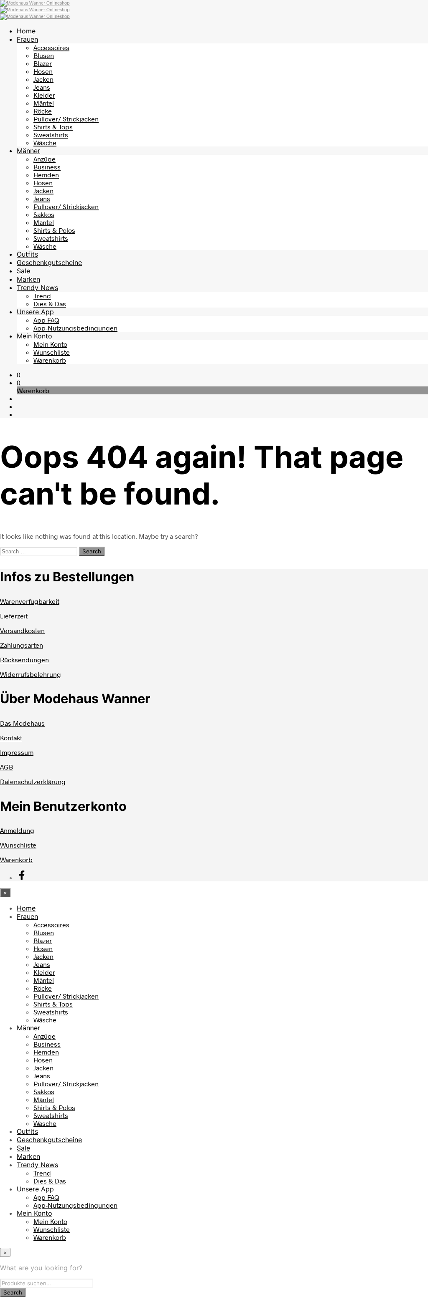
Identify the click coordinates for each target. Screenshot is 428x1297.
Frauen (27, 39)
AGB (6, 767)
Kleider (44, 95)
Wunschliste (51, 352)
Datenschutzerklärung (33, 781)
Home (26, 31)
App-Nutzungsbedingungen (75, 328)
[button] (18, 375)
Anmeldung (17, 830)
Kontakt (11, 738)
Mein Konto (34, 336)
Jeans (41, 87)
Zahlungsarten (21, 645)
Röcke (42, 111)
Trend (42, 296)
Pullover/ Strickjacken (66, 119)
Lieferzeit (14, 616)
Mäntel (43, 103)
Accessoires (51, 47)
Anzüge (44, 159)
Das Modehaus (22, 723)
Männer (28, 150)
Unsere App (35, 312)
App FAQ (46, 320)
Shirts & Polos (54, 230)
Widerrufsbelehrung (30, 674)
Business (47, 167)
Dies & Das (49, 304)
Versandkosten (22, 630)
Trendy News (37, 287)
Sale (23, 271)
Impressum (16, 752)
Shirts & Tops (53, 127)
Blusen (43, 55)
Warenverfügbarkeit (29, 601)
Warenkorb (49, 360)
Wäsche (44, 142)
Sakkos (43, 214)
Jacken (43, 79)
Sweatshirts (50, 135)
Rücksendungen (24, 660)
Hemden (46, 175)
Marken (28, 279)
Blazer (42, 63)
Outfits (27, 254)
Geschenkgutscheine (49, 262)
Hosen (43, 71)
